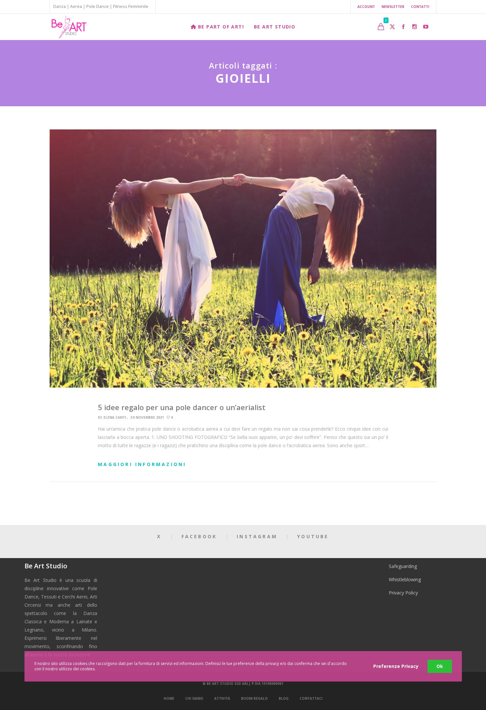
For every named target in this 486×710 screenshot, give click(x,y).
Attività (222, 698)
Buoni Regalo (254, 698)
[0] (381, 27)
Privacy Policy (403, 593)
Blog (284, 698)
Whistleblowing (405, 579)
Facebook (199, 536)
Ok (439, 666)
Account (366, 6)
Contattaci (311, 698)
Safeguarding (403, 566)
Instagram (257, 536)
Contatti (420, 6)
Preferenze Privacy (396, 666)
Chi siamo (194, 698)
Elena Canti (114, 417)
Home (169, 698)
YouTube (313, 536)
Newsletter (393, 6)
